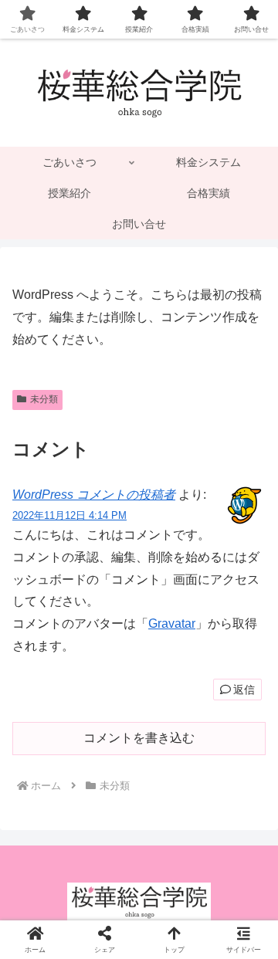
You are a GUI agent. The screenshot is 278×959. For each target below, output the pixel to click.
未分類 (44, 399)
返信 (244, 689)
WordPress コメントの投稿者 (93, 494)
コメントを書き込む (139, 737)
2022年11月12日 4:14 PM (69, 515)
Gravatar (171, 623)
